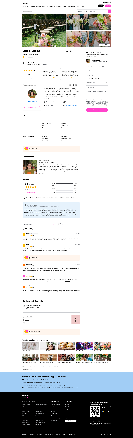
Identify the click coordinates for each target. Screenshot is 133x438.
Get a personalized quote (31, 308)
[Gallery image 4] (100, 22)
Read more (46, 98)
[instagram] (70, 85)
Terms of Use (105, 101)
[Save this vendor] (70, 51)
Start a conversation (34, 150)
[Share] (67, 51)
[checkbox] (86, 79)
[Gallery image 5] (100, 39)
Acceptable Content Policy (101, 104)
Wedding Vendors (25, 366)
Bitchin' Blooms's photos (27, 369)
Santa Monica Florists (27, 11)
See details (44, 64)
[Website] (76, 85)
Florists (31, 366)
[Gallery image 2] (77, 22)
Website (27, 320)
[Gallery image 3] (77, 39)
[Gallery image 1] (44, 30)
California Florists (38, 366)
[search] (53, 224)
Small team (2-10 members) (71, 105)
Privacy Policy (92, 105)
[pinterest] (73, 85)
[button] (51, 167)
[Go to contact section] (79, 85)
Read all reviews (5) (28, 78)
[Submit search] (109, 11)
